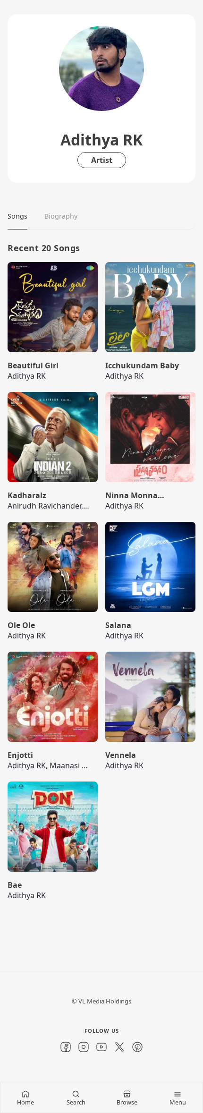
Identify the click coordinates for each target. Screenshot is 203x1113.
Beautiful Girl (33, 365)
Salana (118, 625)
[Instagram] (83, 1047)
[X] (119, 1047)
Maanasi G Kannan (83, 765)
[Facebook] (65, 1047)
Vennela (120, 755)
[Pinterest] (137, 1047)
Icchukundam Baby (142, 365)
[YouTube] (101, 1047)
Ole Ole (21, 625)
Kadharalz (27, 495)
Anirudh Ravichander (44, 506)
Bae (15, 885)
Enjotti (20, 755)
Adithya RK (27, 376)
